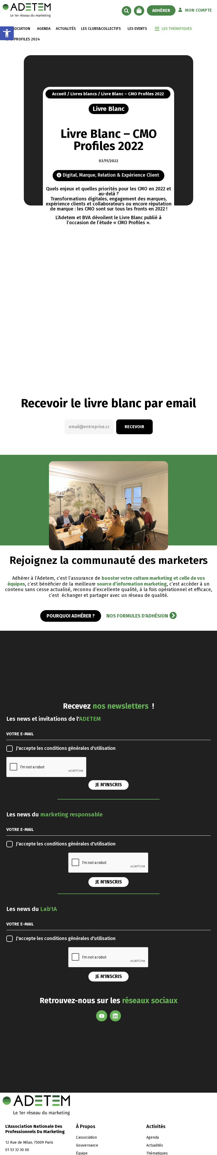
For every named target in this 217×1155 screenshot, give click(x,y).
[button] (126, 11)
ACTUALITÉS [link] (66, 28)
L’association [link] (86, 1137)
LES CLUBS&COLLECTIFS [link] (101, 28)
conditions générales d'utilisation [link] (80, 748)
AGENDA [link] (44, 28)
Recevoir (134, 426)
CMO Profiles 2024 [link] (22, 39)
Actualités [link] (154, 1145)
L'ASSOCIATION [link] (17, 28)
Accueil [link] (59, 93)
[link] (7, 33)
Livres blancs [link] (83, 93)
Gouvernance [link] (87, 1145)
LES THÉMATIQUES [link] (177, 28)
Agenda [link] (152, 1137)
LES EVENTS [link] (137, 28)
